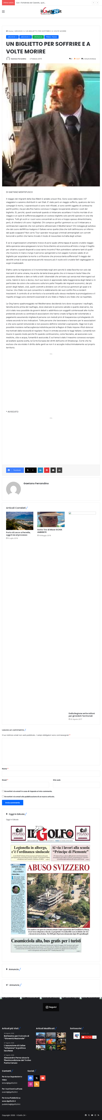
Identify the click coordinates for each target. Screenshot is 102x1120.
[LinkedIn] (40, 470)
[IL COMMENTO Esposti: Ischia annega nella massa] (51, 1047)
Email (5, 780)
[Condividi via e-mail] (53, 470)
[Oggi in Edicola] (50, 956)
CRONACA (38, 37)
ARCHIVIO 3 (19, 31)
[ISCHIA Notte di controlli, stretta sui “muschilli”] (61, 1041)
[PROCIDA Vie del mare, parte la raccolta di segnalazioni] (51, 1035)
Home (10, 31)
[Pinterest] (46, 470)
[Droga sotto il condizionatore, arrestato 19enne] (40, 1047)
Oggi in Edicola (12, 819)
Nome (5, 769)
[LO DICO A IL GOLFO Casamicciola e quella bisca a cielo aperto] (61, 1035)
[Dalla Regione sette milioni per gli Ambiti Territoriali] (82, 611)
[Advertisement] (51, 382)
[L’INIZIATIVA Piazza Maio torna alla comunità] (61, 1047)
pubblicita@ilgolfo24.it (11, 1104)
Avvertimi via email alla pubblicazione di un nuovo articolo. (29, 796)
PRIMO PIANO (51, 37)
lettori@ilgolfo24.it (9, 1083)
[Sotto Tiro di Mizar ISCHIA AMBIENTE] (51, 519)
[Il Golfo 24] (51, 11)
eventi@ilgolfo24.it (10, 1092)
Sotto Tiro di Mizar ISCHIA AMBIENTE (49, 531)
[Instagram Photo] (10, 1007)
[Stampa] (59, 470)
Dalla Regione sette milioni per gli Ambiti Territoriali (82, 714)
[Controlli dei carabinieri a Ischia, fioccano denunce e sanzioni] (40, 1035)
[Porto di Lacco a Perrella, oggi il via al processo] (19, 521)
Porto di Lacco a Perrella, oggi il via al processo (18, 533)
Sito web (56, 780)
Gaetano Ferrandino (18, 59)
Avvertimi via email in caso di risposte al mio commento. (28, 791)
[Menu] (3, 12)
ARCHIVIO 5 (25, 37)
